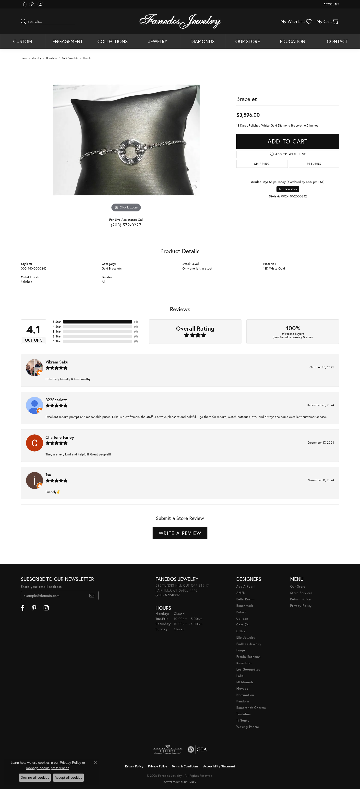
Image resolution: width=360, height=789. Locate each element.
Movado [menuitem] (242, 688)
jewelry (36, 58)
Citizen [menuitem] (242, 631)
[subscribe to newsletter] (91, 595)
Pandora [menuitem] (242, 701)
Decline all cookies (35, 777)
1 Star (57, 341)
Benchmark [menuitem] (244, 606)
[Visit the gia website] (197, 749)
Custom (22, 41)
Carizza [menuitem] (242, 618)
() (136, 321)
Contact (337, 41)
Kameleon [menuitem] (244, 663)
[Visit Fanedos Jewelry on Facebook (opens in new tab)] (24, 4)
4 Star (57, 326)
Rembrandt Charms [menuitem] (251, 708)
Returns (314, 164)
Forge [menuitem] (240, 650)
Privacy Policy (301, 606)
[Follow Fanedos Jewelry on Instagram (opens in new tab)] (40, 4)
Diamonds (203, 41)
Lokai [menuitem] (240, 676)
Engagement (67, 41)
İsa (48, 474)
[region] (126, 139)
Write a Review (180, 533)
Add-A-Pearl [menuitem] (245, 586)
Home (24, 58)
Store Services (301, 593)
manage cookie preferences (47, 768)
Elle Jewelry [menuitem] (245, 637)
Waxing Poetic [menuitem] (247, 727)
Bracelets (51, 58)
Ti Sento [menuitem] (242, 720)
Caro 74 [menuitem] (242, 625)
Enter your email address (41, 587)
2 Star (57, 336)
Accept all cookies (68, 777)
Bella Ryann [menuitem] (245, 599)
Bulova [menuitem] (241, 612)
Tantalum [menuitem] (243, 714)
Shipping (262, 164)
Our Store (247, 41)
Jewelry (157, 41)
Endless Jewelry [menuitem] (249, 644)
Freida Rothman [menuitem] (248, 657)
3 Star (57, 331)
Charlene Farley (60, 437)
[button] (331, 4)
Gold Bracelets (70, 58)
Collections (112, 41)
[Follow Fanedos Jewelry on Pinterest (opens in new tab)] (32, 4)
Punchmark (188, 782)
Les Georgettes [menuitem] (248, 669)
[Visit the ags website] (168, 749)
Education (292, 41)
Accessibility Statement (219, 766)
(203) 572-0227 (126, 224)
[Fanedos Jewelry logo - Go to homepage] (180, 21)
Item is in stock (287, 189)
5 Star (57, 321)
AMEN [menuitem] (241, 593)
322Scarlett (56, 399)
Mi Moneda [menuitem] (245, 682)
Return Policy (300, 599)
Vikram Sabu (57, 361)
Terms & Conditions (185, 766)
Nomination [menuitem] (245, 695)
